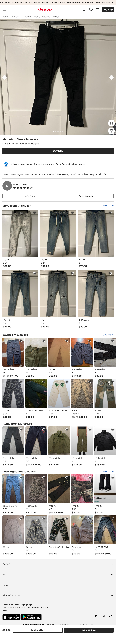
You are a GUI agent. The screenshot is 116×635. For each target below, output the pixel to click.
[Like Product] (34, 213)
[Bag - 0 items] (97, 10)
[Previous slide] (4, 77)
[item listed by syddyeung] (105, 352)
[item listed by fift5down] (59, 393)
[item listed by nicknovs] (82, 352)
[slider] (58, 77)
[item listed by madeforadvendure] (82, 440)
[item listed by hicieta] (36, 440)
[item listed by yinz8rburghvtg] (59, 440)
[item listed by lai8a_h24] (82, 393)
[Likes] (91, 10)
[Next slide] (111, 77)
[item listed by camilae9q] (82, 488)
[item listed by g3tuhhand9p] (36, 488)
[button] (63, 187)
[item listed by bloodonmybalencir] (36, 529)
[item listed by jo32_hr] (59, 352)
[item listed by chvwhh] (59, 529)
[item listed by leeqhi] (13, 440)
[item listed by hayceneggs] (36, 393)
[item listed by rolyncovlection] (105, 393)
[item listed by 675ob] (13, 529)
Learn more (79, 164)
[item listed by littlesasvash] (13, 352)
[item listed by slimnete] (13, 393)
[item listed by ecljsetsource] (82, 529)
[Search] (84, 9)
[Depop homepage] (45, 9)
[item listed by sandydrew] (20, 233)
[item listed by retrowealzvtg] (105, 440)
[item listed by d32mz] (13, 488)
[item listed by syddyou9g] (36, 352)
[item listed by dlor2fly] (105, 488)
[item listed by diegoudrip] (59, 488)
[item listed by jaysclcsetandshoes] (105, 529)
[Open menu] (4, 9)
